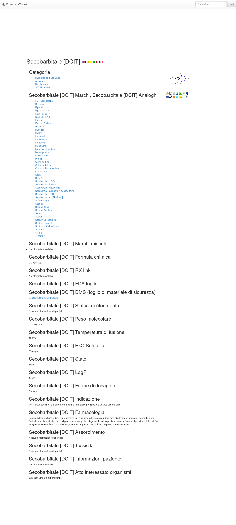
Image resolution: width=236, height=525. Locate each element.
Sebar (38, 174)
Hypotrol (39, 129)
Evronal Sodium (43, 123)
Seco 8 (38, 178)
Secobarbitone (42, 200)
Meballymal (41, 145)
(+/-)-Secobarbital (44, 100)
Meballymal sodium (45, 149)
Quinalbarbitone (43, 165)
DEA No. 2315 (42, 113)
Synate (38, 232)
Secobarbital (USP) (45, 181)
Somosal (39, 229)
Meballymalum (42, 152)
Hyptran (39, 132)
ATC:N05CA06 (42, 87)
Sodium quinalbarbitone (47, 226)
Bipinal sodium (42, 110)
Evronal (39, 120)
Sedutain (39, 213)
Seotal (38, 216)
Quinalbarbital (42, 161)
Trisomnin (40, 235)
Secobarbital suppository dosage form (54, 190)
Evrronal (39, 126)
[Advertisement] (118, 32)
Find (231, 4)
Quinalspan (41, 171)
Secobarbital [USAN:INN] (48, 187)
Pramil (38, 158)
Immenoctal (41, 139)
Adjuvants (40, 81)
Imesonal (40, 136)
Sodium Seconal (43, 223)
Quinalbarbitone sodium (47, 168)
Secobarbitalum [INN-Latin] (49, 197)
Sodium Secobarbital (45, 219)
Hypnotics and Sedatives (47, 77)
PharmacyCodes (16, 4)
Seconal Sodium (43, 210)
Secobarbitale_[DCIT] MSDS (43, 297)
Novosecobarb (42, 155)
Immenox (40, 142)
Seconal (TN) (42, 206)
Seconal (39, 203)
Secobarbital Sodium (45, 184)
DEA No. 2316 (42, 116)
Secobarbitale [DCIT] (46, 194)
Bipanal (39, 107)
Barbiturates (41, 84)
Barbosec (40, 104)
